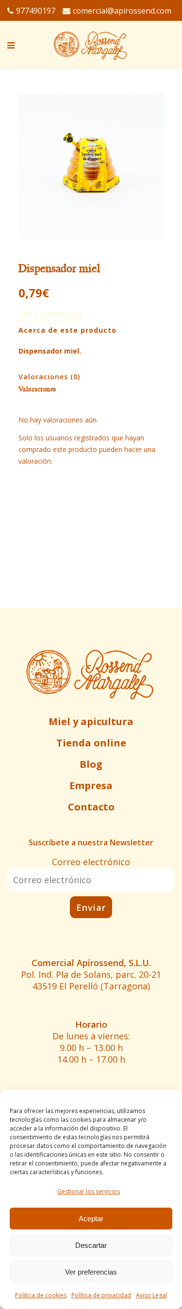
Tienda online (91, 742)
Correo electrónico (91, 862)
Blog (91, 764)
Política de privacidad (101, 1295)
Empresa (91, 785)
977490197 (35, 10)
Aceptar (91, 1218)
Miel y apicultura (91, 721)
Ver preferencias (91, 1272)
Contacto (91, 806)
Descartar (91, 1245)
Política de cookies (40, 1295)
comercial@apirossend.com (122, 10)
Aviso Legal (151, 1295)
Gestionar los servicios (88, 1191)
